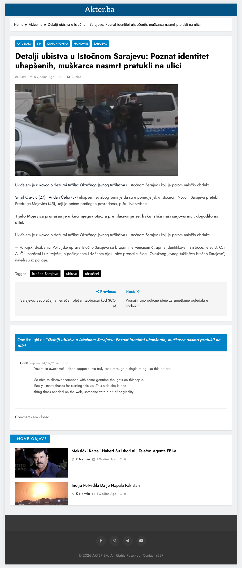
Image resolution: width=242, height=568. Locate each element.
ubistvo (71, 273)
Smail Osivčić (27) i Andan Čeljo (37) (46, 197)
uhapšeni (92, 273)
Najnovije (81, 44)
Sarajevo (100, 44)
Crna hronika (57, 44)
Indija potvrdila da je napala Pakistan (106, 485)
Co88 (24, 363)
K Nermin (83, 459)
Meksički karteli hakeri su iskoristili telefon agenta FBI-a (124, 451)
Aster (22, 76)
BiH (39, 44)
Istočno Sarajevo (45, 273)
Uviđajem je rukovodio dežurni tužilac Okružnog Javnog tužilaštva (70, 185)
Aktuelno (24, 44)
